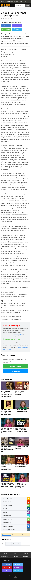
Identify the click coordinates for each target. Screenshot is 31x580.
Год (19, 543)
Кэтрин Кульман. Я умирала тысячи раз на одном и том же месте (7, 485)
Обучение (25, 553)
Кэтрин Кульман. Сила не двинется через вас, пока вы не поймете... (21, 430)
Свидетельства (5, 556)
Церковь (15, 553)
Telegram (17, 29)
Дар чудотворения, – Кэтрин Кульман (21, 410)
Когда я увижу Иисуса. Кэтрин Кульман (20, 393)
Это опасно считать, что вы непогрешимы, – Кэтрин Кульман (20, 485)
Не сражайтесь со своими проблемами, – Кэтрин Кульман (7, 467)
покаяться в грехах (18, 334)
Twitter (18, 564)
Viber (17, 26)
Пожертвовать (15, 366)
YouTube (7, 567)
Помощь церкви (6, 535)
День (3, 543)
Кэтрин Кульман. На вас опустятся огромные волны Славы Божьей (7, 430)
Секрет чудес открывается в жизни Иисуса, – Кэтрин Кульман (6, 412)
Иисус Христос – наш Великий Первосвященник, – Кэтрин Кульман (7, 394)
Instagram (18, 567)
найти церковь (7, 335)
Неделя (9, 543)
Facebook (6, 26)
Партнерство (15, 371)
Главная (5, 553)
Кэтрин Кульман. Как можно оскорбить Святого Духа (7, 449)
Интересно (15, 556)
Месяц (14, 543)
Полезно (25, 556)
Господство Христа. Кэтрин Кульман (21, 465)
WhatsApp (7, 29)
